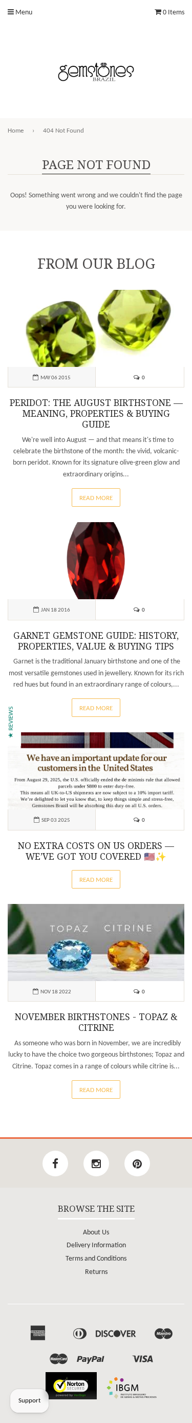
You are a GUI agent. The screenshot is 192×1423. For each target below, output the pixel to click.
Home (16, 130)
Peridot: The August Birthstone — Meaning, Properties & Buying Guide (96, 414)
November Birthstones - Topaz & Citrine (96, 1022)
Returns (96, 1272)
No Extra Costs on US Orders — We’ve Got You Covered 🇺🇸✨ (96, 851)
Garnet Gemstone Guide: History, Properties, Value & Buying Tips (96, 641)
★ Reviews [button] (11, 722)
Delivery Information (96, 1245)
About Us (96, 1232)
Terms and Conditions (96, 1259)
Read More (96, 498)
